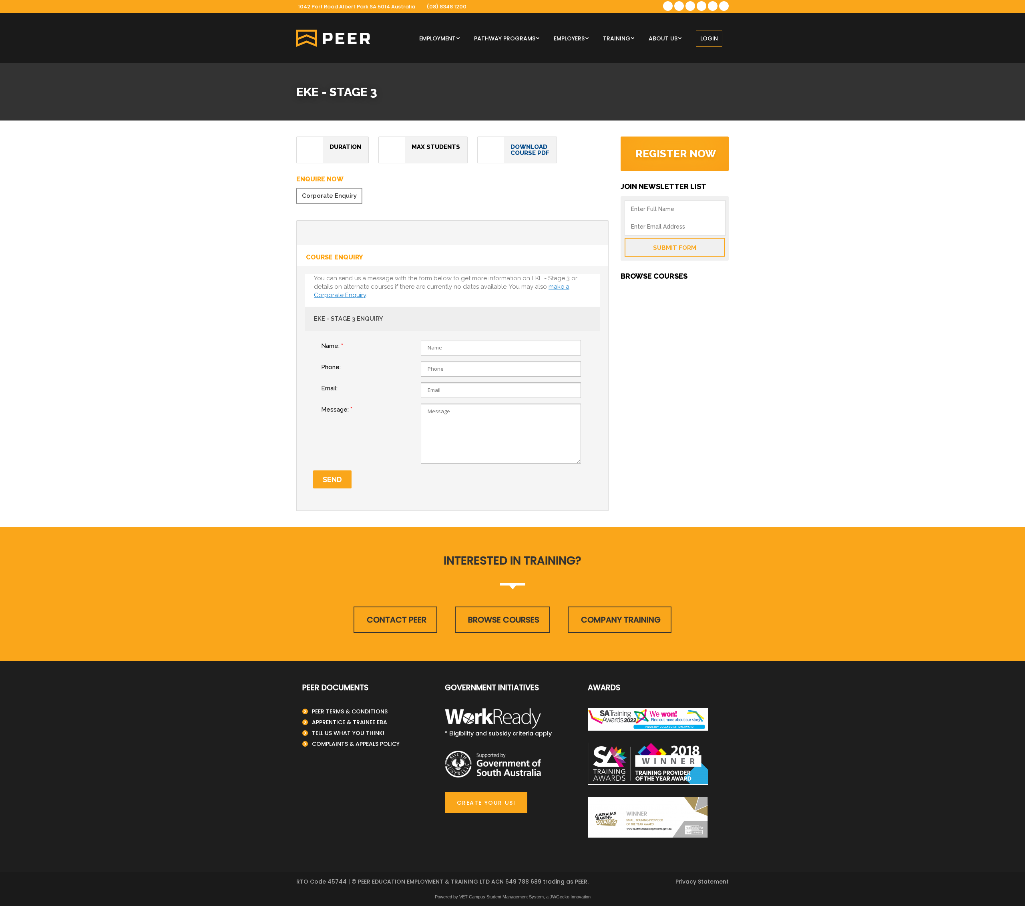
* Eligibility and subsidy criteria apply (498, 733)
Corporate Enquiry (329, 195)
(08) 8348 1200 (446, 6)
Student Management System (515, 896)
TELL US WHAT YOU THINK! (348, 733)
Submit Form (674, 247)
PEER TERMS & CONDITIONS (350, 711)
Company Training (621, 619)
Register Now (675, 154)
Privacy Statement (702, 882)
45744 (337, 882)
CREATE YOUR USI (486, 803)
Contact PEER (396, 619)
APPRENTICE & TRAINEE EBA (349, 722)
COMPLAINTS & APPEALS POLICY (356, 744)
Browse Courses (503, 619)
